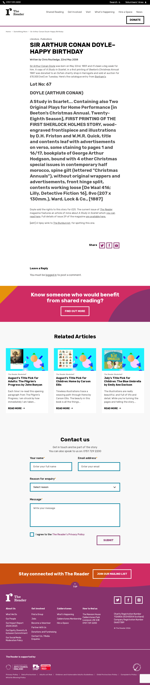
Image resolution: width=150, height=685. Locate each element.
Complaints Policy (129, 675)
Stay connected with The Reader (54, 574)
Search (113, 2)
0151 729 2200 (13, 2)
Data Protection (28, 675)
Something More (20, 32)
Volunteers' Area (134, 2)
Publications (46, 39)
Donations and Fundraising (43, 632)
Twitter (102, 245)
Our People (11, 619)
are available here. (96, 216)
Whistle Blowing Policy (16, 677)
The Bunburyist (61, 223)
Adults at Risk (46, 675)
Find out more (75, 311)
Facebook (109, 245)
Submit (108, 540)
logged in (51, 275)
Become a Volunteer (41, 623)
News (139, 12)
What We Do (11, 614)
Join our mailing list (112, 574)
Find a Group (37, 614)
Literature (34, 39)
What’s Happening (105, 12)
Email (116, 245)
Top (75, 587)
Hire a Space (125, 12)
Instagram (139, 600)
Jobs (33, 619)
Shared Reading (55, 12)
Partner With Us (38, 627)
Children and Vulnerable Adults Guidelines (74, 675)
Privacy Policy (12, 675)
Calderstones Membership (69, 619)
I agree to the (60, 534)
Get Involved (75, 12)
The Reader (15, 12)
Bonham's (100, 76)
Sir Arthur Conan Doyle (42, 66)
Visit (88, 12)
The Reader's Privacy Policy (68, 534)
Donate (135, 19)
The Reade (106, 209)
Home (8, 32)
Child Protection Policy (107, 675)
